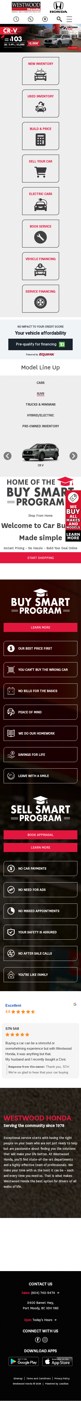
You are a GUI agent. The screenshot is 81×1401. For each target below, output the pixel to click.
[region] (40, 38)
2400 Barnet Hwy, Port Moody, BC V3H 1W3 (40, 1305)
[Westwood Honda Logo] (26, 7)
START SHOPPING (40, 558)
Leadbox (63, 1383)
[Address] (45, 19)
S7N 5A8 (12, 1028)
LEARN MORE (40, 627)
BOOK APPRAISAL (40, 835)
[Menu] (69, 19)
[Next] (73, 456)
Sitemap (18, 1378)
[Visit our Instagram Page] (44, 1339)
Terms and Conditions (38, 1378)
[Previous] (7, 456)
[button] (40, 38)
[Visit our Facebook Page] (36, 1339)
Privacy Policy (62, 1378)
